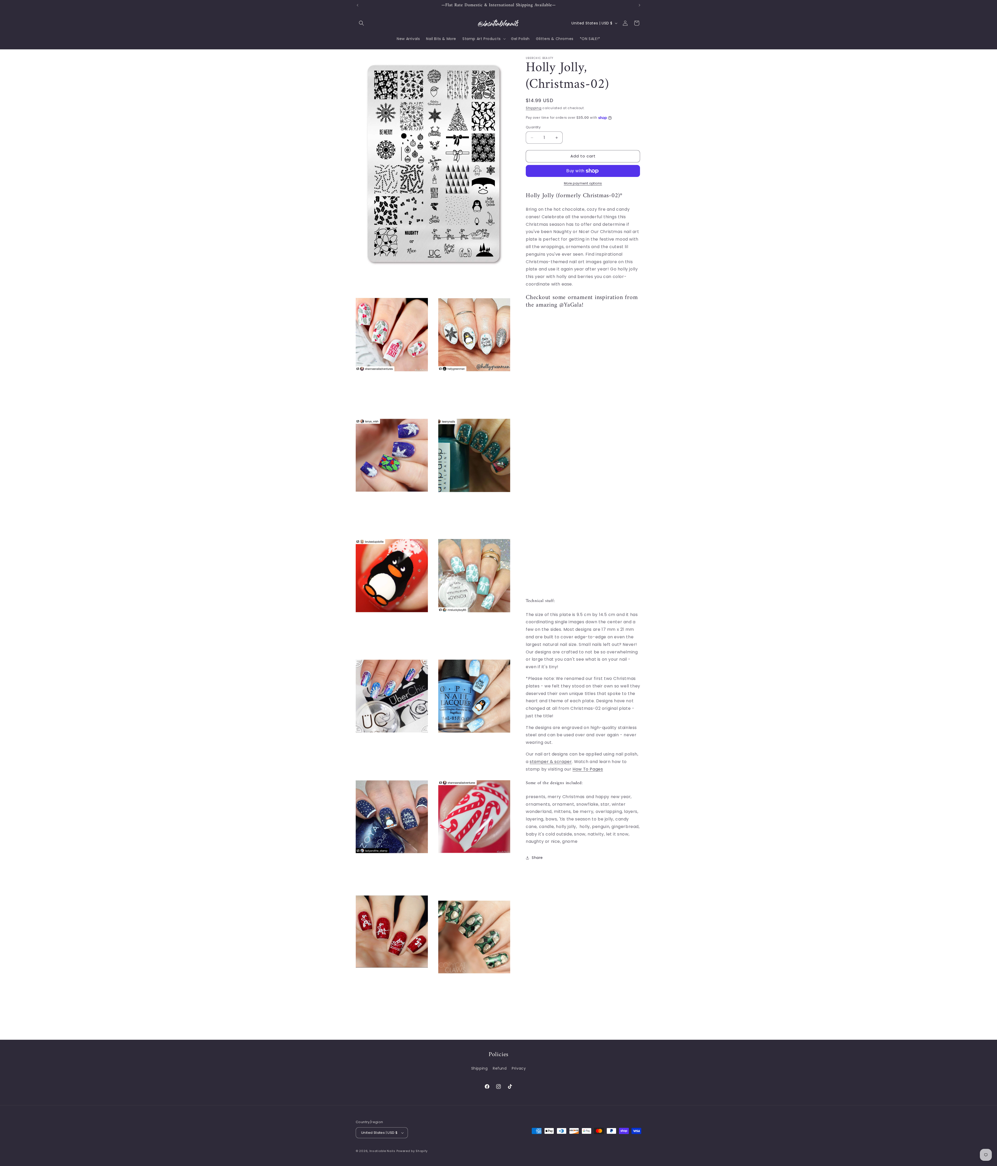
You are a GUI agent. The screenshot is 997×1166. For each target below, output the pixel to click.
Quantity (533, 127)
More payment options (583, 183)
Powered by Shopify (412, 1151)
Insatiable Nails (382, 1151)
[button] (361, 23)
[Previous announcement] (357, 5)
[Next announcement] (639, 5)
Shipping (534, 108)
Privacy (519, 1068)
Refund (500, 1068)
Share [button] (537, 857)
